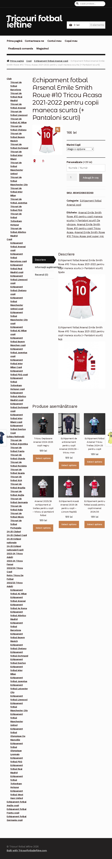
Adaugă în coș (91, 177)
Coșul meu (71, 40)
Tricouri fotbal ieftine (34, 21)
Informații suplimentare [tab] (44, 267)
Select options (43, 458)
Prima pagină (14, 40)
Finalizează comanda (20, 48)
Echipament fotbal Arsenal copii (51, 61)
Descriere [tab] (40, 259)
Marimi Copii (73, 144)
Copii (29, 61)
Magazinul (42, 48)
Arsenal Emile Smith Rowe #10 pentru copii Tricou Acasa (84, 228)
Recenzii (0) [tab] (41, 274)
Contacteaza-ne (34, 40)
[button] (57, 129)
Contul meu (54, 40)
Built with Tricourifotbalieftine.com (27, 850)
